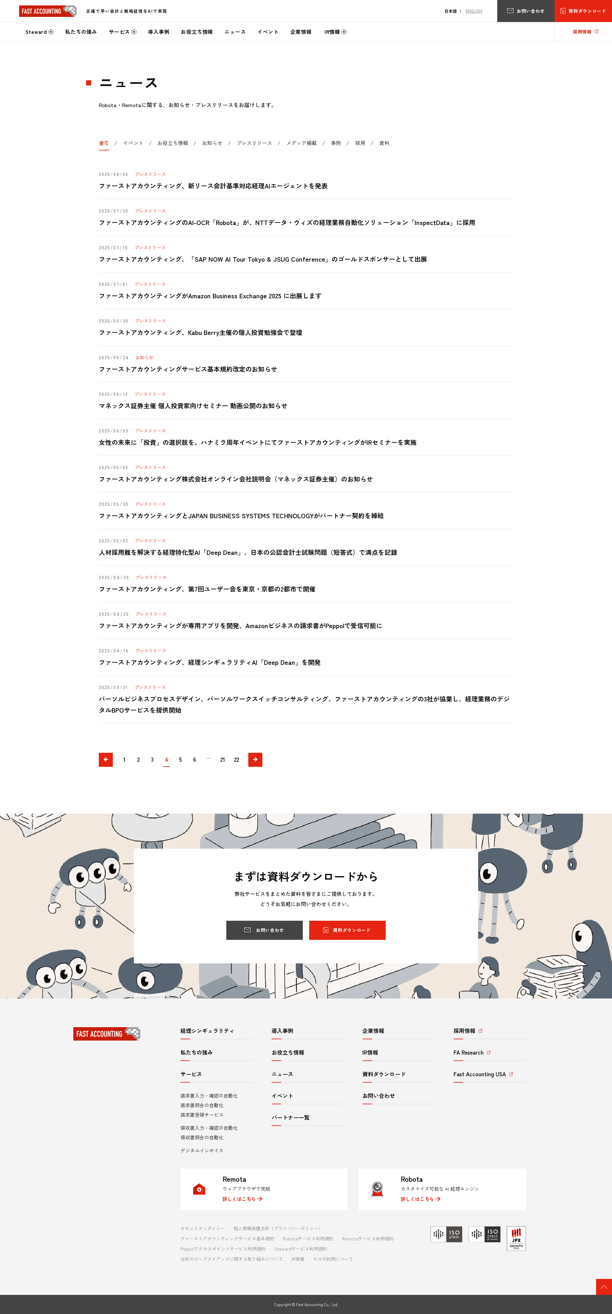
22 (236, 759)
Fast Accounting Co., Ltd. (317, 1304)
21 (222, 759)
